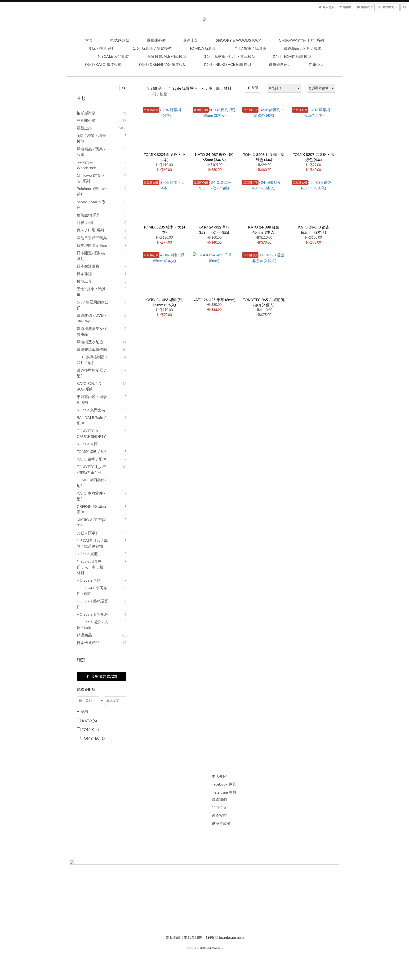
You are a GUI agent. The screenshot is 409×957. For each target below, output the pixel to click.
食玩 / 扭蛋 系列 (101, 48)
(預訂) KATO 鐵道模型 (103, 64)
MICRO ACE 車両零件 (91, 522)
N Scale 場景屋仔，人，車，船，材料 (92, 567)
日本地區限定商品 (92, 245)
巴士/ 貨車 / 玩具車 (250, 48)
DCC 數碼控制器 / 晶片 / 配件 (92, 360)
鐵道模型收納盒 (90, 342)
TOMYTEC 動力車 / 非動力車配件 (92, 469)
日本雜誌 (84, 274)
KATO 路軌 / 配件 (91, 459)
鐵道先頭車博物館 (92, 349)
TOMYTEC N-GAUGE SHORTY (91, 434)
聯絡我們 (219, 800)
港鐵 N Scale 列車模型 (166, 56)
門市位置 (316, 64)
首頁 (89, 40)
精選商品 (84, 635)
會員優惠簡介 (280, 64)
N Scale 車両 (87, 444)
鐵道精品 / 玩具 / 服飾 (302, 48)
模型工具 (84, 281)
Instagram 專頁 (224, 792)
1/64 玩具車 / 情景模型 (152, 48)
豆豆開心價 (156, 40)
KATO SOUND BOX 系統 (89, 386)
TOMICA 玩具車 (202, 48)
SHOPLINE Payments (211, 948)
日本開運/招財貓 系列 (91, 256)
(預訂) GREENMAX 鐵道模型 (163, 64)
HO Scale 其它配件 (92, 614)
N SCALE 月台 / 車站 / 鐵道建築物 (92, 543)
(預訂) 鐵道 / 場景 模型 (91, 138)
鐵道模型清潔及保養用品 (92, 331)
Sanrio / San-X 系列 (91, 205)
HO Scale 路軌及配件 (92, 604)
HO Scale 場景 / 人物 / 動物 (92, 625)
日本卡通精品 (88, 643)
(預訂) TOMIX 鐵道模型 (292, 56)
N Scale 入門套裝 (113, 56)
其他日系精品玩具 (92, 238)
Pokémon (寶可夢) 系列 (92, 191)
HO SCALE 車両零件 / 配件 (92, 591)
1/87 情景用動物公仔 (92, 305)
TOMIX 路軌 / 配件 (92, 452)
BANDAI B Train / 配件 (91, 420)
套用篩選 (103, 676)
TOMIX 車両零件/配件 (91, 483)
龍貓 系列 (85, 223)
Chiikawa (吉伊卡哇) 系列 (301, 40)
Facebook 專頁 (224, 784)
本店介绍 (219, 776)
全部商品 (154, 88)
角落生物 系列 (88, 215)
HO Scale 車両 (89, 580)
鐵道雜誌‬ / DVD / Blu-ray (91, 318)
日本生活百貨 (88, 266)
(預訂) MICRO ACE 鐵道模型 (227, 64)
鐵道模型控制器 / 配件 (91, 373)
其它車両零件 (88, 533)
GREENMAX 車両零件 (91, 509)
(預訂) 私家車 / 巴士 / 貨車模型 (229, 56)
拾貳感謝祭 (119, 40)
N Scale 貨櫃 (87, 554)
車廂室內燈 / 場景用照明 (92, 399)
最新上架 (190, 40)
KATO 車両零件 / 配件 (91, 496)
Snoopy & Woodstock (238, 40)
